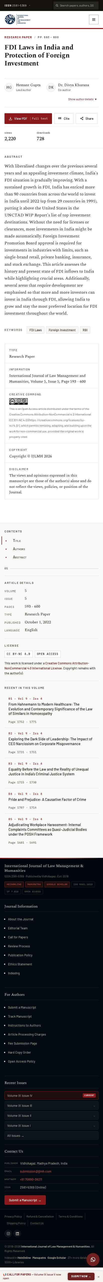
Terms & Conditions (70, 1216)
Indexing (14, 973)
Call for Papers (18, 937)
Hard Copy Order (19, 1052)
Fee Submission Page (22, 1043)
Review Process (19, 946)
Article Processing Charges (27, 1034)
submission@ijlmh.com (35, 1171)
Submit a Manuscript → (25, 1200)
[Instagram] (8, 1233)
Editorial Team (18, 928)
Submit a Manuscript (22, 1007)
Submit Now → (81, 1276)
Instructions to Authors (24, 1025)
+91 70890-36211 (31, 1179)
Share (90, 118)
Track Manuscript (20, 1016)
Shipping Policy (16, 1223)
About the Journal (20, 919)
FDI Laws (36, 330)
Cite (67, 118)
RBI (85, 330)
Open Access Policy (21, 1061)
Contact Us (37, 1223)
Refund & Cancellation (40, 1216)
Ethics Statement (20, 964)
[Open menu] (93, 19)
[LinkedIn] (17, 1233)
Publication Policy (20, 955)
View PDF (31, 118)
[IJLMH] (17, 19)
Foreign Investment (62, 330)
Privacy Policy (13, 1216)
